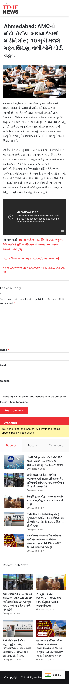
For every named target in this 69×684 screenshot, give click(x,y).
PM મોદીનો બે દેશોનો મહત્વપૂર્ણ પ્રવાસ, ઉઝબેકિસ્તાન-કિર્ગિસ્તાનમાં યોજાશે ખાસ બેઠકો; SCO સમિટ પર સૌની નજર (17, 648)
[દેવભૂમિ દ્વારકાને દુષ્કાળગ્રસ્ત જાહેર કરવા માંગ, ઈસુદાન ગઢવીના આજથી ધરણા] (14, 501)
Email (4, 365)
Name (4, 349)
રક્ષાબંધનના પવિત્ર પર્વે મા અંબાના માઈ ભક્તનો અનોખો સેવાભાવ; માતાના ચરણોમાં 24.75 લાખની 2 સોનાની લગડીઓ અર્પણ (49, 648)
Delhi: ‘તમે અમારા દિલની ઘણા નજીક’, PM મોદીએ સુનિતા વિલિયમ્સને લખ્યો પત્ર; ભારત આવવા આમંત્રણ (33, 244)
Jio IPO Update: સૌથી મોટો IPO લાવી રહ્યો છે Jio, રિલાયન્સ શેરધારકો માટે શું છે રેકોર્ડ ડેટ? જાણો (45, 461)
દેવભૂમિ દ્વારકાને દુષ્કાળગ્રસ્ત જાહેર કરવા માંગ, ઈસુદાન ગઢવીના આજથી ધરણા (45, 500)
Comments (56, 445)
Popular (11, 445)
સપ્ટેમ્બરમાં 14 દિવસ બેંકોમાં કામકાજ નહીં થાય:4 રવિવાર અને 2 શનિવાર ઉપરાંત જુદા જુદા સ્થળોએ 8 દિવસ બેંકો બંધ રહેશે (17, 602)
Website (5, 380)
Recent (32, 445)
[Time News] (10, 8)
